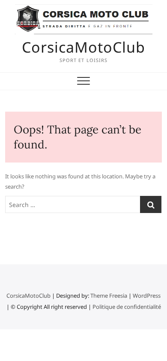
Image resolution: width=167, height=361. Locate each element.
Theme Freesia (108, 295)
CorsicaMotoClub (83, 47)
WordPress (147, 295)
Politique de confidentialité (126, 307)
